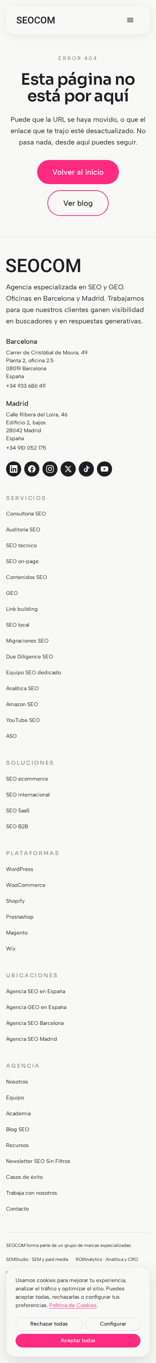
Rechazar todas (49, 1324)
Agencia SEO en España (35, 991)
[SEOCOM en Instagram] (50, 469)
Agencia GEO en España (36, 1007)
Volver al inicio (78, 172)
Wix (11, 948)
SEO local (17, 625)
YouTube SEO (23, 720)
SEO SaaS (18, 810)
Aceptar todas (78, 1340)
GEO (12, 593)
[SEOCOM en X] (68, 469)
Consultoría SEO (26, 514)
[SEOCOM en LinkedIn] (13, 469)
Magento (17, 933)
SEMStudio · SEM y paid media (37, 1259)
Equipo (15, 1097)
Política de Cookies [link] (73, 1305)
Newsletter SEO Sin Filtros (38, 1161)
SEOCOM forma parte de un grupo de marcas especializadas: (69, 1245)
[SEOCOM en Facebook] (31, 469)
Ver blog (78, 203)
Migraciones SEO (27, 641)
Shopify (15, 901)
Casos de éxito (24, 1177)
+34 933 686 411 (25, 386)
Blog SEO (17, 1129)
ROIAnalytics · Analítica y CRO (107, 1259)
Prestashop (20, 917)
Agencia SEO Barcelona (35, 1023)
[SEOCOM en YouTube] (104, 469)
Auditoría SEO (23, 529)
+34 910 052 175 (26, 448)
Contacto (17, 1209)
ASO (11, 736)
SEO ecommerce (27, 779)
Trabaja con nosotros (31, 1193)
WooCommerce (25, 885)
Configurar (113, 1324)
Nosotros (17, 1082)
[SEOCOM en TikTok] (86, 469)
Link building (22, 609)
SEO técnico (21, 545)
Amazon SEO (22, 704)
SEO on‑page (22, 561)
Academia (18, 1113)
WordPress (19, 869)
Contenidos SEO (26, 577)
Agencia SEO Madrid (31, 1039)
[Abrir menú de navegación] (130, 20)
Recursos (17, 1145)
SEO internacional (28, 795)
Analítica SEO (22, 688)
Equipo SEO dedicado (33, 672)
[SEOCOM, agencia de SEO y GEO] (36, 20)
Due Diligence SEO (29, 657)
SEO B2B (17, 826)
